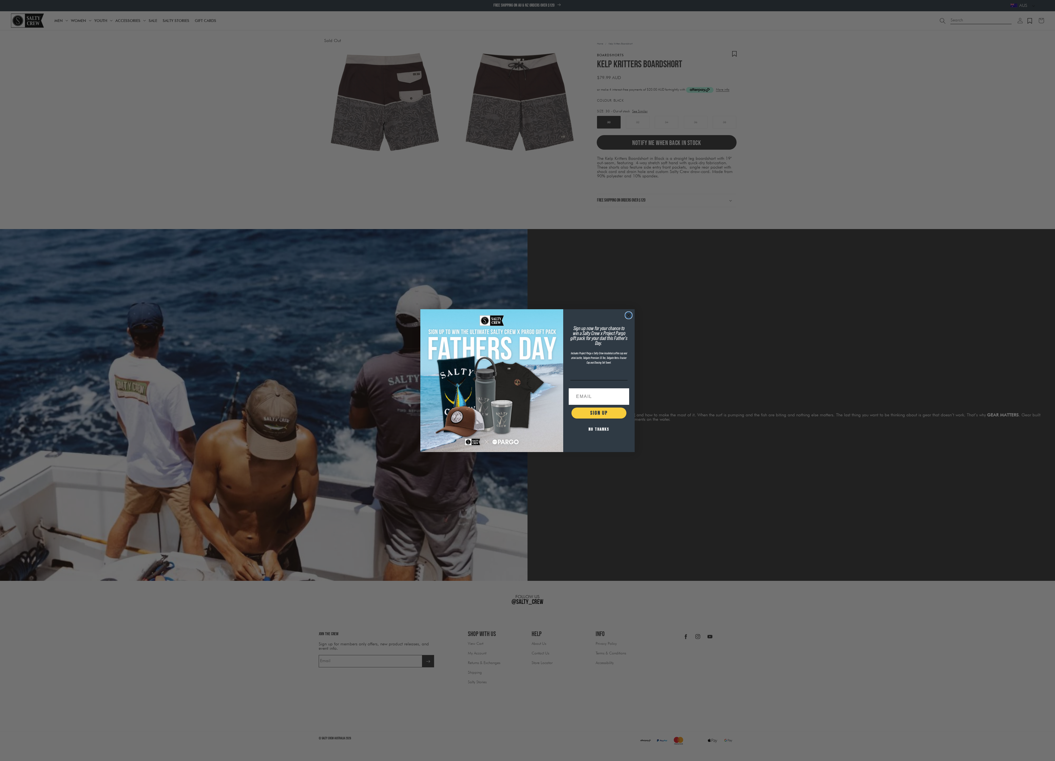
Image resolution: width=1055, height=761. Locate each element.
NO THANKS (598, 429)
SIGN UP (599, 413)
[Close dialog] (628, 315)
